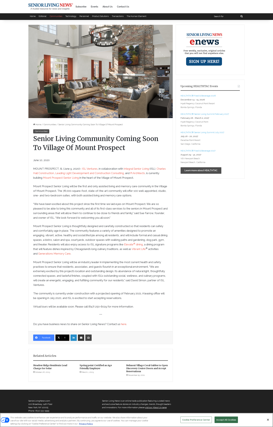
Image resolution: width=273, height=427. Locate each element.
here (123, 324)
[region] (136, 420)
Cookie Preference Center (196, 419)
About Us (107, 6)
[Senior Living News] (50, 6)
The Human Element (136, 16)
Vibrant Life (139, 249)
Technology (70, 16)
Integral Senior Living (136, 168)
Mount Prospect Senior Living (61, 177)
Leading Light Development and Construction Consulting (89, 173)
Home (33, 16)
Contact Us (123, 6)
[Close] (267, 419)
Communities (56, 16)
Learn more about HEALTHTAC (201, 170)
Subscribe (81, 6)
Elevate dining (133, 244)
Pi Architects (137, 173)
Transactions (118, 16)
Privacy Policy (86, 424)
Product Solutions (100, 16)
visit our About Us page (156, 407)
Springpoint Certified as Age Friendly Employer (96, 367)
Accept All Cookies (226, 419)
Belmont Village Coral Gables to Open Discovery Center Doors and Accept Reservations (147, 368)
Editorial (42, 16)
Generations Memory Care (54, 253)
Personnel (84, 16)
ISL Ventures (89, 168)
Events (94, 6)
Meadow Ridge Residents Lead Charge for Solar (50, 367)
